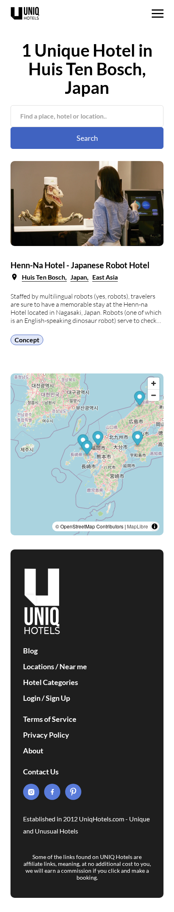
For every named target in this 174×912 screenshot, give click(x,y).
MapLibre (137, 526)
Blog (30, 650)
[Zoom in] (153, 383)
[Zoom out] (153, 395)
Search (87, 138)
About (33, 750)
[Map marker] (98, 439)
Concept (27, 340)
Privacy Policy (46, 734)
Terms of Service (49, 719)
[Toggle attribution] (154, 526)
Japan (78, 277)
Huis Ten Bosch (43, 277)
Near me (73, 666)
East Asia (105, 277)
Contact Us (41, 771)
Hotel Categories (50, 682)
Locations (38, 666)
